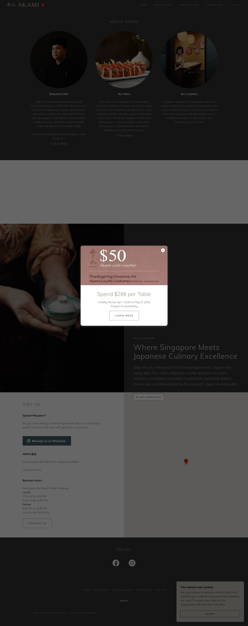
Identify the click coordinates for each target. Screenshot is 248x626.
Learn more (124, 315)
